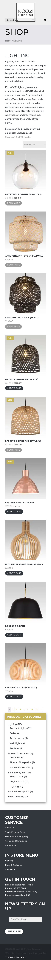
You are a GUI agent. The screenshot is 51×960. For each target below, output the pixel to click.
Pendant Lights (18, 728)
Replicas (14, 748)
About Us (9, 827)
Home (8, 41)
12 (32, 709)
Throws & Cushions (18, 753)
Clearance (10, 869)
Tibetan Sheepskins (20, 762)
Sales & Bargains (17, 772)
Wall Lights (16, 743)
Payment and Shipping (16, 836)
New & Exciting (16, 796)
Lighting (12, 724)
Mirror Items (16, 776)
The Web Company (16, 957)
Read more (13, 203)
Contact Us (10, 845)
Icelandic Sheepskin (18, 791)
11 (28, 709)
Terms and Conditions (16, 841)
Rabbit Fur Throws (20, 767)
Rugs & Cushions (13, 865)
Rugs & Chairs (17, 781)
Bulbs (13, 733)
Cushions (15, 757)
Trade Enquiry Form (15, 832)
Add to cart (14, 388)
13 (36, 709)
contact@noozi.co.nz (22, 885)
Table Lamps (17, 738)
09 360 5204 (19, 888)
